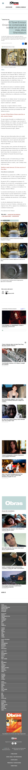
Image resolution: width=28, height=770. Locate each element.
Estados (2, 634)
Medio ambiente (4, 662)
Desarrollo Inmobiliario (21, 7)
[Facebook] (23, 44)
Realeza (2, 684)
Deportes (3, 654)
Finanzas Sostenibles (5, 667)
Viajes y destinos (4, 704)
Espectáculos (3, 682)
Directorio (14, 765)
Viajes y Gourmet (4, 658)
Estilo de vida (3, 698)
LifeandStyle (3, 625)
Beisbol (2, 642)
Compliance (14, 759)
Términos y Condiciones (14, 762)
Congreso (3, 631)
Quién (2, 681)
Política (3, 627)
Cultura (2, 690)
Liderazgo (3, 676)
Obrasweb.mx (15, 743)
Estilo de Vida (3, 708)
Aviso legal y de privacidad (14, 756)
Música (2, 657)
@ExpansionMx (10, 293)
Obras (6, 291)
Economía (3, 617)
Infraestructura (5, 19)
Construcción (9, 7)
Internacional (3, 618)
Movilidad (3, 666)
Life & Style (4, 651)
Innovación (3, 669)
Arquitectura (3, 610)
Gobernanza (3, 665)
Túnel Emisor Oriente (6, 216)
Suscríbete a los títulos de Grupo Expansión (14, 733)
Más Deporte (3, 645)
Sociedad (2, 637)
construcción (16, 216)
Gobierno (3, 629)
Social (2, 663)
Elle (2, 693)
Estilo (2, 652)
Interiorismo (3, 611)
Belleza (2, 688)
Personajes (3, 705)
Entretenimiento (4, 653)
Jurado (2, 709)
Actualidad (3, 675)
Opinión (2, 635)
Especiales (3, 679)
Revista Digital (4, 648)
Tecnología (3, 620)
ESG (2, 622)
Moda (2, 686)
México (2, 630)
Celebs (2, 697)
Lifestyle (2, 647)
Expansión (3, 613)
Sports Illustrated (5, 639)
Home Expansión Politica (5, 616)
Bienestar (3, 707)
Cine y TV (2, 656)
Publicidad (14, 753)
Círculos (3, 685)
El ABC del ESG (3, 670)
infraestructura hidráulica (14, 214)
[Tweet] (26, 44)
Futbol (2, 640)
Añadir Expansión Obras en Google (8, 46)
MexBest (3, 700)
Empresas (3, 614)
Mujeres (2, 624)
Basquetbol (3, 644)
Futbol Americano (4, 643)
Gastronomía (3, 702)
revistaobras (13, 743)
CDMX (2, 633)
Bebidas (2, 703)
